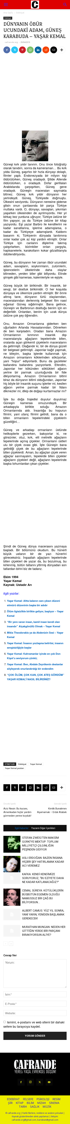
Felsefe (28, 1099)
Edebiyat (20, 12)
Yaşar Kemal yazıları (14, 768)
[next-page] (11, 944)
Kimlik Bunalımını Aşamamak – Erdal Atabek (52, 810)
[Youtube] (49, 1082)
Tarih (23, 1106)
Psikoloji (43, 1099)
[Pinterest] (22, 49)
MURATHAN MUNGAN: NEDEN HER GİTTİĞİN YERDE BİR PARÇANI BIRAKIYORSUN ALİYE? (43, 930)
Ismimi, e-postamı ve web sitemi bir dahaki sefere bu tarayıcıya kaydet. (33, 1024)
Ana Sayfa (8, 12)
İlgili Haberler (22, 828)
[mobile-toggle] (5, 4)
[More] (61, 49)
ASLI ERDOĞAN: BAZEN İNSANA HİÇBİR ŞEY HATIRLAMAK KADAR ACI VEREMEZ (43, 861)
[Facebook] (6, 49)
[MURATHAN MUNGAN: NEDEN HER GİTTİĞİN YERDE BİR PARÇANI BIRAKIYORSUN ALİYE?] (11, 931)
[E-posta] (53, 49)
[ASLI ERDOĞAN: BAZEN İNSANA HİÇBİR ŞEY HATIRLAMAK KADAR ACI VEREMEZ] (11, 864)
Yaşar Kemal (36, 764)
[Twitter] (14, 49)
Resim (56, 1099)
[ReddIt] (45, 49)
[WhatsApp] (30, 49)
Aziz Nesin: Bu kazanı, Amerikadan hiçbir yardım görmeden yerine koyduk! (17, 812)
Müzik (47, 1106)
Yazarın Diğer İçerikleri (43, 828)
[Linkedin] (38, 49)
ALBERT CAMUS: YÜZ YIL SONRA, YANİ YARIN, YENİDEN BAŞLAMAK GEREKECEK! (43, 914)
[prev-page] (5, 944)
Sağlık (34, 1106)
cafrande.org (11, 42)
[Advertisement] (35, 93)
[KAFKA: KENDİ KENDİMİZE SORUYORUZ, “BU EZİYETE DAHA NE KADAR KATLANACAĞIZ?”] (11, 878)
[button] (65, 4)
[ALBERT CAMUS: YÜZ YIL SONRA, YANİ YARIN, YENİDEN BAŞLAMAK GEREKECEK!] (11, 914)
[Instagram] (30, 1082)
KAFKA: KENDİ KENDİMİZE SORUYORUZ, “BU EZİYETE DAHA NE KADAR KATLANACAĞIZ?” (43, 878)
